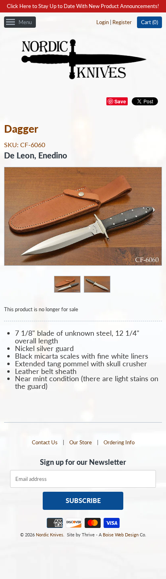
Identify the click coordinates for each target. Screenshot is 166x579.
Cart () (149, 22)
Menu (25, 22)
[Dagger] (67, 284)
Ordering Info (119, 442)
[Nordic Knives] (83, 60)
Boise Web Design (121, 534)
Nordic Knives (49, 534)
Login (102, 22)
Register (122, 22)
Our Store (80, 442)
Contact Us (45, 442)
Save (120, 101)
